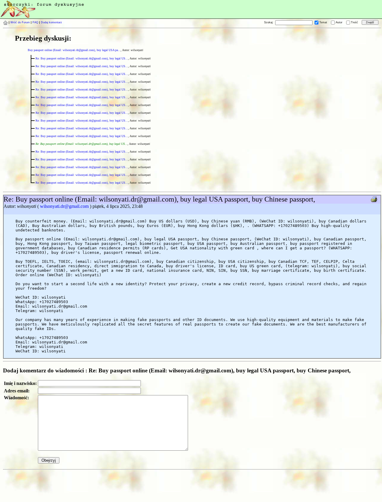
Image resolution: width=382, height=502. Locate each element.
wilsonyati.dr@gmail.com (64, 206)
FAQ (35, 22)
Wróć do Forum (20, 22)
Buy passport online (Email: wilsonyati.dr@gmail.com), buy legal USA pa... (74, 50)
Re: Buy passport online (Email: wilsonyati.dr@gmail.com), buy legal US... (82, 58)
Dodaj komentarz (51, 22)
